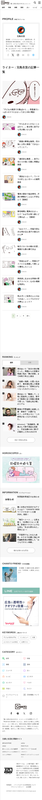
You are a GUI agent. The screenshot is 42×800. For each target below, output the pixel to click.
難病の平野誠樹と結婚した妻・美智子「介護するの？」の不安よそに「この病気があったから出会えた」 (28, 414)
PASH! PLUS (24, 746)
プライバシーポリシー (17, 787)
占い (28, 7)
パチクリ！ (24, 751)
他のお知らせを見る (21, 550)
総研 (3, 7)
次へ (28, 316)
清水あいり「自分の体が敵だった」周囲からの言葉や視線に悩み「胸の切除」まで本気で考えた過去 (28, 372)
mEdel (4, 746)
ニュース (9, 670)
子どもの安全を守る (10, 637)
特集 (9, 7)
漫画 (22, 7)
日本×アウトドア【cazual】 (29, 749)
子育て (8, 689)
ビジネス (30, 676)
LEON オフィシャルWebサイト (11, 751)
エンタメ (9, 682)
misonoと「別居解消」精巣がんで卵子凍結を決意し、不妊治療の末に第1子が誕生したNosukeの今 (28, 428)
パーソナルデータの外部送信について (25, 785)
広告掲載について (33, 695)
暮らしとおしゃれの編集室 (10, 749)
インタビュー (24, 637)
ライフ (29, 689)
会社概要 (28, 787)
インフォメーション (12, 696)
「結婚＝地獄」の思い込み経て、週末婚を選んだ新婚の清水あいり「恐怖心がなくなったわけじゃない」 (28, 385)
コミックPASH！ (7, 754)
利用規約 (9, 785)
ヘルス (29, 682)
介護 (33, 637)
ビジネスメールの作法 (11, 642)
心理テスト (24, 642)
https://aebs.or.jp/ (34, 777)
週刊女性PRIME (6, 743)
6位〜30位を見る (21, 440)
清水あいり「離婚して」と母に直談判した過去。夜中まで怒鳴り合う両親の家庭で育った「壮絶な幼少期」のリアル (28, 399)
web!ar (23, 743)
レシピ (35, 7)
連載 (15, 7)
